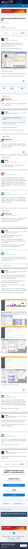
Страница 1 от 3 (14, 33)
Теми (13, 536)
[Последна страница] (26, 33)
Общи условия (20, 536)
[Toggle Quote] (3, 117)
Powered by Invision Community (14, 541)
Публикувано (11, 40)
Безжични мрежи (12, 28)
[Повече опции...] (25, 39)
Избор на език (6, 536)
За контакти (11, 538)
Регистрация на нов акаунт (14, 485)
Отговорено (11, 100)
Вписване (14, 495)
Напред (22, 33)
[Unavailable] (14, 59)
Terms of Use (4, 547)
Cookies (18, 538)
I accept (24, 545)
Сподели (6, 503)
